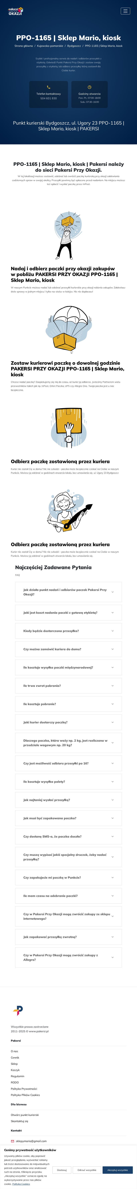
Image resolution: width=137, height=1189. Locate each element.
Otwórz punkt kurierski (25, 1115)
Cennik (15, 1057)
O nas (14, 1051)
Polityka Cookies (21, 1183)
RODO (15, 1082)
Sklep (14, 1063)
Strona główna (24, 45)
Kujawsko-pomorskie (50, 45)
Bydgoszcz (74, 45)
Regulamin (17, 1076)
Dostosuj (61, 1170)
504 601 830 (48, 98)
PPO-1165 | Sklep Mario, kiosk (103, 45)
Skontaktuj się (19, 1121)
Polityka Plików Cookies (25, 1095)
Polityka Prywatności (24, 1088)
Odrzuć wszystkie (87, 1170)
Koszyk (15, 1070)
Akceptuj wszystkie (117, 1170)
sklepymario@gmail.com (31, 1141)
